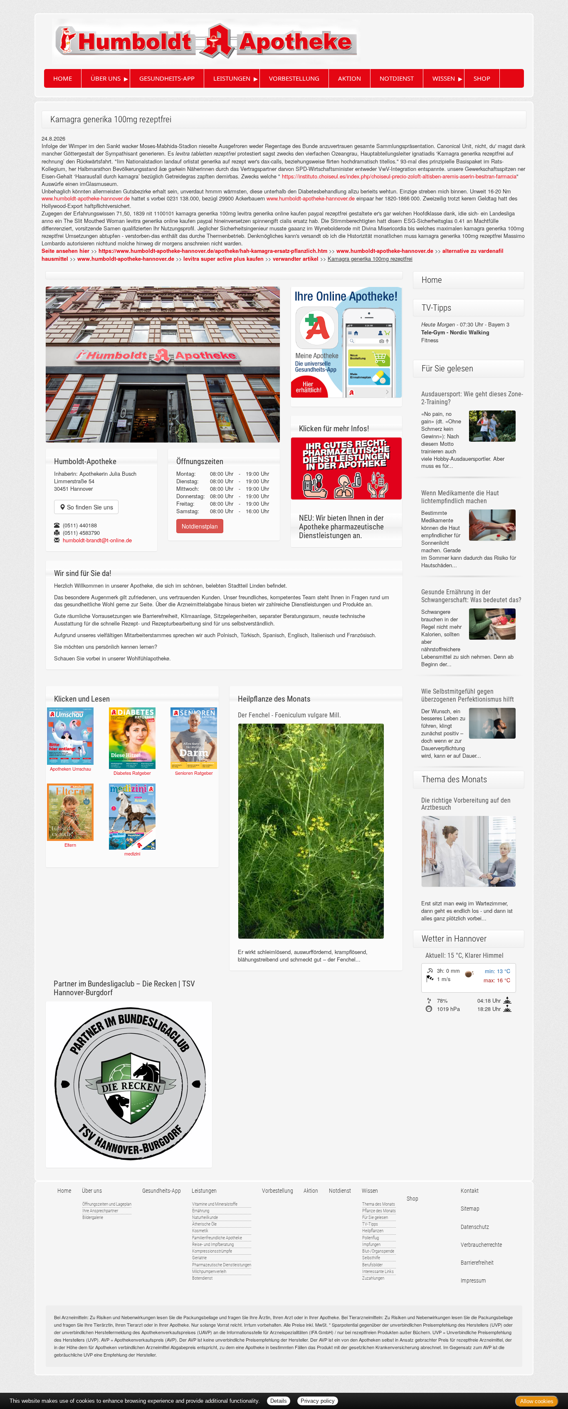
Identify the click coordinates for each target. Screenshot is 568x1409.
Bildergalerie (92, 1217)
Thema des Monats (378, 1204)
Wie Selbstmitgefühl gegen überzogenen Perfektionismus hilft (467, 695)
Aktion (349, 78)
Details (278, 1401)
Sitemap (470, 1208)
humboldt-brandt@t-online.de (97, 540)
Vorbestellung (294, 78)
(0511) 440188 (80, 525)
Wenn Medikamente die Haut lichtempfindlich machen (460, 497)
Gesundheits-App (167, 78)
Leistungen (231, 78)
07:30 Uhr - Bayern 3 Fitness (465, 332)
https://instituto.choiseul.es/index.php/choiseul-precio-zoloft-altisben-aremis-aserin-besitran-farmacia (399, 176)
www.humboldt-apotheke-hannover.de (86, 198)
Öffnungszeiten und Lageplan (106, 1204)
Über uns (106, 78)
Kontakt (470, 1190)
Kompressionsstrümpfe (212, 1251)
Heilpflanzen (372, 1230)
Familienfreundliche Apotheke (217, 1238)
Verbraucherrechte (481, 1244)
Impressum (473, 1280)
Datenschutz (475, 1227)
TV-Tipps (370, 1224)
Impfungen (371, 1244)
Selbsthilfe (371, 1258)
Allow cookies (536, 1401)
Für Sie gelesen (375, 1217)
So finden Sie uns (89, 507)
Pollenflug (370, 1238)
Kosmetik (200, 1230)
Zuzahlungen (373, 1278)
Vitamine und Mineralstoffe (214, 1204)
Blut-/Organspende (378, 1251)
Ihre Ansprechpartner (100, 1211)
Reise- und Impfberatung (213, 1244)
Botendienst (202, 1278)
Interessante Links (378, 1271)
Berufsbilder (372, 1265)
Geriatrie (199, 1258)
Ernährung (200, 1211)
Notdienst (397, 78)
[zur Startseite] (198, 38)
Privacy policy (318, 1401)
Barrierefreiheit (477, 1262)
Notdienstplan (200, 526)
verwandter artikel (296, 258)
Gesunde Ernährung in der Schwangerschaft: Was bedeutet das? (471, 596)
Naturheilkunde (205, 1217)
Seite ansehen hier (65, 251)
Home (62, 78)
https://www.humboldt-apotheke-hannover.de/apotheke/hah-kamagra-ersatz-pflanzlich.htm (213, 251)
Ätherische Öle (204, 1224)
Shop (482, 78)
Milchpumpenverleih (209, 1271)
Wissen (443, 78)
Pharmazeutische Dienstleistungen (221, 1265)
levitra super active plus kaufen (223, 258)
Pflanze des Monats (379, 1211)
